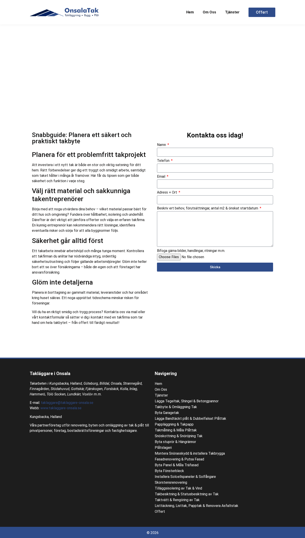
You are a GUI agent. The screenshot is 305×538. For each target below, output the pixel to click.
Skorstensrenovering (171, 482)
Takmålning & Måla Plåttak (176, 430)
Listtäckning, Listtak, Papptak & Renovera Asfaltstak (196, 506)
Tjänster (232, 12)
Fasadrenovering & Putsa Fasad (179, 459)
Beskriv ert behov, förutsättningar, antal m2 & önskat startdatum (208, 208)
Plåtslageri (163, 447)
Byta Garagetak (167, 413)
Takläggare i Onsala (50, 373)
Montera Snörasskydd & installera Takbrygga (190, 453)
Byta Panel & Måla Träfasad (176, 465)
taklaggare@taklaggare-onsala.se (67, 403)
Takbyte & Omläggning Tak (176, 407)
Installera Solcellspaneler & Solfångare (185, 477)
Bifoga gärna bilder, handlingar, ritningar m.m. (191, 251)
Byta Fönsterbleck (169, 471)
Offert (160, 511)
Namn (162, 145)
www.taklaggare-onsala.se (60, 408)
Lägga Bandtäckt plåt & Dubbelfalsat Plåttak (190, 418)
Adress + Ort (167, 192)
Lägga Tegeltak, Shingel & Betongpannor (187, 401)
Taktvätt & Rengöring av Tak (177, 500)
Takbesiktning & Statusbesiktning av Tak (187, 494)
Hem (190, 12)
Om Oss (209, 12)
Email (161, 177)
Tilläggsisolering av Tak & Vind (178, 488)
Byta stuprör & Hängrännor (175, 442)
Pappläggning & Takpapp (174, 424)
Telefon (163, 161)
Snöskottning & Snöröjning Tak (179, 436)
